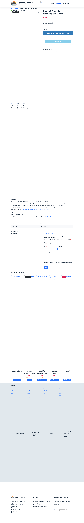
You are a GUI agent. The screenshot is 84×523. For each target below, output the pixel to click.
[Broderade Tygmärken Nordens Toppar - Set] (17, 321)
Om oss (64, 3)
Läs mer (29, 379)
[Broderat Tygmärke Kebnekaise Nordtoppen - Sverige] (42, 321)
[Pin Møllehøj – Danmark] (45, 434)
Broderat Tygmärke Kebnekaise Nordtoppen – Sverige (42, 371)
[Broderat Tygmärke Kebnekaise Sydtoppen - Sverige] (29, 321)
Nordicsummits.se (26, 3)
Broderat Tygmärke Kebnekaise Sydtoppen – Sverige (29, 371)
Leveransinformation (17, 509)
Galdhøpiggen (52, 51)
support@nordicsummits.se (40, 506)
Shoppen (59, 3)
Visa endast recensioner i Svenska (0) (52, 233)
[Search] (70, 3)
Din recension (47, 252)
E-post (60, 246)
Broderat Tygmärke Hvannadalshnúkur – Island (54, 371)
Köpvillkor (15, 511)
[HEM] (11, 8)
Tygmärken (59, 51)
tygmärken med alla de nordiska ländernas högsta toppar (35, 209)
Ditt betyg (45, 243)
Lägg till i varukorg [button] (42, 379)
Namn (45, 246)
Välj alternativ (17, 379)
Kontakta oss (37, 504)
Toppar (52, 3)
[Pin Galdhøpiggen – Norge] (13, 434)
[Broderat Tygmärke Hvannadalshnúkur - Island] (54, 321)
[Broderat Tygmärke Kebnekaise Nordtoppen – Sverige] (60, 434)
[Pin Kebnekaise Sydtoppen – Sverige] (29, 434)
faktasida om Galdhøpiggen (50, 216)
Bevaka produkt (57, 41)
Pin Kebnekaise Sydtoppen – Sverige (35, 434)
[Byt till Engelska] (68, 3)
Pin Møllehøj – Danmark (51, 434)
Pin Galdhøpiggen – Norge (20, 434)
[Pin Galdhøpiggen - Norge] (67, 321)
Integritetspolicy (16, 512)
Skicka (45, 267)
